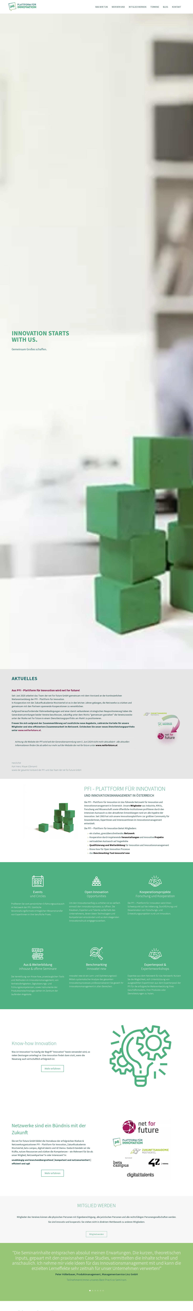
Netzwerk (129, 833)
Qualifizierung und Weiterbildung (107, 845)
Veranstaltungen (130, 837)
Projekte (159, 837)
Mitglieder (136, 805)
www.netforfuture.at (29, 730)
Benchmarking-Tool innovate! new (111, 853)
